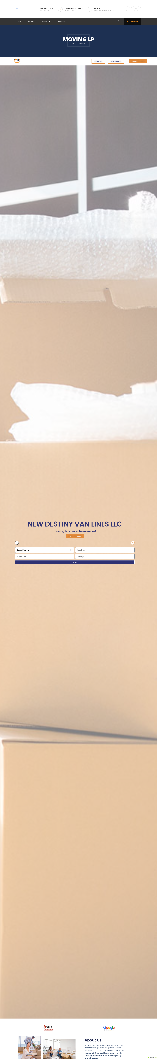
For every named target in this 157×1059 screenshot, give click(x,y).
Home (73, 44)
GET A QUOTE (132, 21)
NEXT (75, 562)
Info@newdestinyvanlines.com (104, 10)
